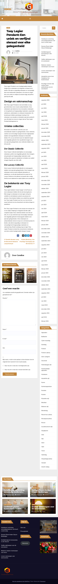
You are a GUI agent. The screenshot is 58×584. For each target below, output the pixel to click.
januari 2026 (44, 128)
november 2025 (45, 136)
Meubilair (44, 402)
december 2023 (45, 228)
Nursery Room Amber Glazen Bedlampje (41, 491)
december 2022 (45, 277)
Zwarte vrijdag (45, 466)
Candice (17, 51)
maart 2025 (44, 168)
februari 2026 (45, 124)
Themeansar (42, 581)
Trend (43, 450)
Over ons (22, 527)
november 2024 (45, 184)
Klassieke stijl (45, 398)
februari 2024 (45, 220)
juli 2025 (43, 152)
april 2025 (44, 164)
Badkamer (44, 336)
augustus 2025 (45, 148)
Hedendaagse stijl (46, 364)
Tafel (42, 446)
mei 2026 (44, 112)
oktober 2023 (45, 236)
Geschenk (44, 360)
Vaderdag (44, 454)
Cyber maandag (45, 340)
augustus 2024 (45, 196)
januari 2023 (44, 273)
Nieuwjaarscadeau (46, 418)
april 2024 (44, 212)
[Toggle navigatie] (30, 18)
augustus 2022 (45, 293)
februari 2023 (45, 269)
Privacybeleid (24, 531)
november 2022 (45, 281)
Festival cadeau (45, 352)
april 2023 (44, 260)
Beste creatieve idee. (48, 526)
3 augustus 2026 (9, 511)
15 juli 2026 (36, 511)
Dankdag (43, 344)
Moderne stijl (44, 406)
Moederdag (44, 410)
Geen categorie (45, 356)
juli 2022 (43, 297)
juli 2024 (43, 200)
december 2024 (45, 180)
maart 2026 (44, 120)
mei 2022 (44, 301)
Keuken (43, 394)
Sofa (42, 434)
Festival (43, 348)
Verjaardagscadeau (46, 458)
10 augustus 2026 (37, 494)
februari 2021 (45, 321)
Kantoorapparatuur (46, 386)
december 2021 (45, 309)
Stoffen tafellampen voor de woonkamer (43, 508)
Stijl (42, 438)
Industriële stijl (45, 378)
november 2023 (45, 232)
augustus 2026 (45, 100)
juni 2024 (44, 204)
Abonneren (25, 543)
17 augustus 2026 (9, 494)
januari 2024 (44, 224)
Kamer (8, 27)
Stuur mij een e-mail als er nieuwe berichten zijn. (18, 369)
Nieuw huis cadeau (46, 414)
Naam (5, 329)
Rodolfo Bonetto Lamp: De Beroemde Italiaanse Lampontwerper (11, 241)
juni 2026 (44, 108)
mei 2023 (44, 256)
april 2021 (44, 317)
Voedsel (43, 462)
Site (4, 348)
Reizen (43, 422)
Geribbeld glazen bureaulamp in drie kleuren (46, 53)
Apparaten (44, 332)
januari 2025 (44, 176)
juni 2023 (44, 252)
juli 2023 (43, 248)
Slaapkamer (44, 430)
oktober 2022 (45, 285)
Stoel (42, 442)
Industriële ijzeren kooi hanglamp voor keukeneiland (47, 78)
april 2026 (44, 116)
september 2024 (45, 192)
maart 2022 (44, 305)
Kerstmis (43, 390)
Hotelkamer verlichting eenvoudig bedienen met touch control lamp (48, 40)
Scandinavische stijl (46, 426)
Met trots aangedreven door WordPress (21, 581)
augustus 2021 (45, 313)
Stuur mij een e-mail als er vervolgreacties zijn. (17, 365)
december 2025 (45, 132)
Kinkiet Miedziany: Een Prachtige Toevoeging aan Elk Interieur (27, 241)
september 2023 (45, 240)
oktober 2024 (45, 188)
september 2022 (45, 289)
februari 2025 (45, 172)
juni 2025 (44, 156)
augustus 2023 (45, 244)
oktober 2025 (45, 140)
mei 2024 (44, 208)
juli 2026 (43, 104)
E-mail (5, 338)
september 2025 (45, 144)
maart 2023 (44, 265)
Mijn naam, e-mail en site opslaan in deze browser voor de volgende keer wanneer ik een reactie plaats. (18, 360)
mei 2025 (44, 160)
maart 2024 (44, 216)
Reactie (5, 298)
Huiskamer (44, 374)
